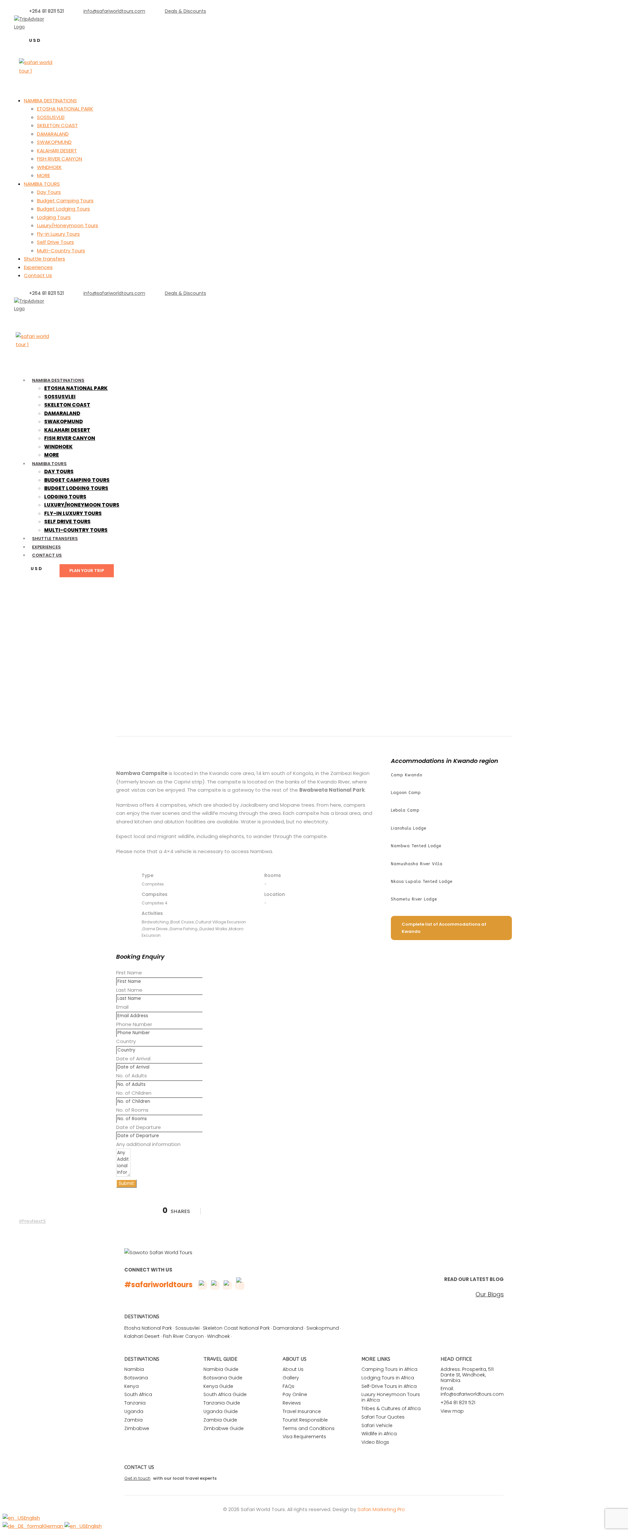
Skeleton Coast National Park (236, 1328)
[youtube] (43, 316)
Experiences (38, 267)
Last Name (129, 989)
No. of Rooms (132, 1109)
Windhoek (218, 1336)
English (32, 1517)
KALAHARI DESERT (57, 150)
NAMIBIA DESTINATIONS (50, 100)
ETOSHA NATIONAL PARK (65, 108)
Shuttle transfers (44, 258)
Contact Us (38, 275)
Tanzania (135, 1403)
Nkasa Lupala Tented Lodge (421, 881)
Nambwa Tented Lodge (416, 846)
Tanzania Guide (221, 1403)
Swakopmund (322, 1328)
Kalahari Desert (142, 1336)
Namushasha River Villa (417, 864)
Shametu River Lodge (414, 899)
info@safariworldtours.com (114, 11)
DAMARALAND (53, 133)
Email (122, 1006)
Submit (126, 1183)
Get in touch (137, 1478)
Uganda (133, 1411)
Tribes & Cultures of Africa (391, 1408)
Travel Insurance (302, 1411)
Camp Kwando (406, 775)
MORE (43, 175)
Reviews (292, 1403)
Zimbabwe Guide (223, 1428)
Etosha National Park (148, 1328)
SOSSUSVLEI (50, 117)
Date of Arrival (133, 1058)
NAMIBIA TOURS (42, 183)
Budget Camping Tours (65, 200)
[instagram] (54, 34)
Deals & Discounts (185, 11)
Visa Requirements (304, 1436)
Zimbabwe (136, 1428)
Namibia (134, 1369)
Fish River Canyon (183, 1336)
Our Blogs (490, 1294)
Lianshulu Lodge (408, 828)
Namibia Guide (220, 1369)
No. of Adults (131, 1075)
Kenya (131, 1386)
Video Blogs (375, 1442)
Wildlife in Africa (379, 1433)
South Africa (138, 1394)
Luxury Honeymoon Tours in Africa (390, 1397)
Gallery (291, 1377)
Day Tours (49, 192)
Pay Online (295, 1394)
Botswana (136, 1377)
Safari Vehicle (376, 1425)
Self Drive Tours (55, 242)
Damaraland (288, 1328)
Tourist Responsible (305, 1420)
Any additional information (148, 1144)
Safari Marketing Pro (381, 1509)
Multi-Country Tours (61, 250)
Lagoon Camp (406, 792)
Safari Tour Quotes (383, 1417)
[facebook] (23, 316)
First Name (129, 972)
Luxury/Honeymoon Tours (67, 225)
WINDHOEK (49, 167)
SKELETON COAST (57, 125)
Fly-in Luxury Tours (58, 233)
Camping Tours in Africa (389, 1369)
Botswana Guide (222, 1377)
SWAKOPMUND (54, 142)
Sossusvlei (187, 1328)
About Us (293, 1369)
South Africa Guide (225, 1394)
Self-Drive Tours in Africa (389, 1386)
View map (452, 1411)
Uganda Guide (220, 1411)
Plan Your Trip (86, 570)
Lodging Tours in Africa (387, 1377)
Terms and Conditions (309, 1428)
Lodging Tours (54, 217)
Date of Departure (138, 1127)
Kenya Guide (218, 1386)
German (53, 1526)
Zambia (133, 1420)
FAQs (288, 1386)
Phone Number (134, 1024)
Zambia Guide (220, 1420)
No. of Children (133, 1092)
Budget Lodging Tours (63, 208)
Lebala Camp (405, 810)
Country (126, 1041)
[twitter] (33, 316)
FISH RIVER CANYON (59, 158)
